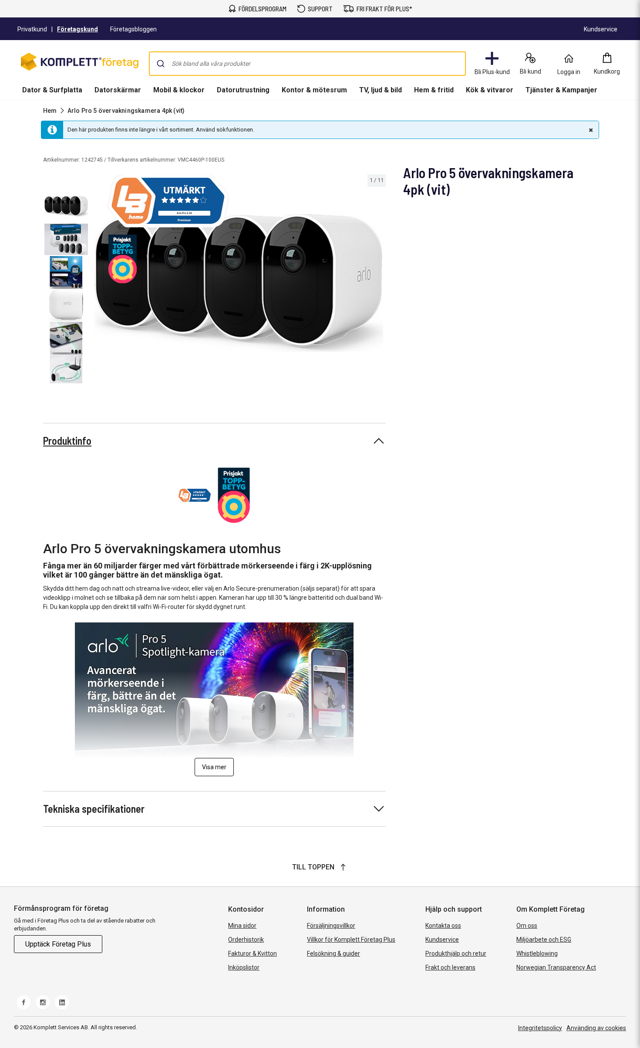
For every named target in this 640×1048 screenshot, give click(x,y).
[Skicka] (161, 63)
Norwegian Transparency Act (556, 967)
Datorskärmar (117, 90)
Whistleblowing (537, 953)
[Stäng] (590, 130)
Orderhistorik (246, 939)
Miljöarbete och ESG (543, 939)
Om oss (526, 925)
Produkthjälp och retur (455, 953)
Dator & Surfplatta (52, 90)
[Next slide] (378, 284)
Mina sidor (242, 925)
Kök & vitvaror (489, 90)
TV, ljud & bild (380, 90)
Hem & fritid (434, 90)
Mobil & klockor (179, 90)
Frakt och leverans (450, 967)
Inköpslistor (243, 967)
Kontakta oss (443, 925)
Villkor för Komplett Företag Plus (351, 939)
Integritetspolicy (540, 1027)
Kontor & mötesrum (314, 90)
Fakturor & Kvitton (252, 953)
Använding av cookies (596, 1027)
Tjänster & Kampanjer (561, 90)
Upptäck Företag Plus (58, 944)
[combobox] (307, 63)
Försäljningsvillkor (331, 925)
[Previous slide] (99, 284)
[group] (239, 283)
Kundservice (442, 939)
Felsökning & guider (333, 953)
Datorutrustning (243, 90)
